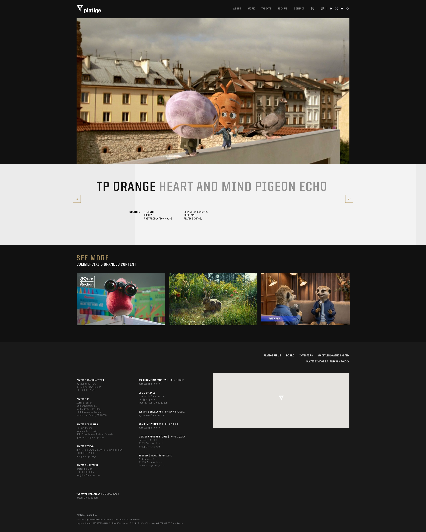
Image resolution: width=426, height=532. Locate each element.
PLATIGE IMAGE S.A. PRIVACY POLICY (327, 361)
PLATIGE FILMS (272, 355)
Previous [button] (77, 299)
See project (121, 306)
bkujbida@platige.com (88, 475)
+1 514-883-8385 (85, 472)
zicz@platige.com (148, 399)
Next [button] (349, 299)
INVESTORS (306, 355)
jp (322, 8)
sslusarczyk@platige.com (152, 465)
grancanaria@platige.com (90, 437)
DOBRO (290, 355)
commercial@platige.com (152, 396)
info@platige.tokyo (87, 456)
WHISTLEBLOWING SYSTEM (333, 355)
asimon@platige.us (87, 406)
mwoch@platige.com (87, 498)
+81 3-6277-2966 (85, 453)
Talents (266, 8)
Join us (282, 8)
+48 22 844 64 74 (86, 390)
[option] (121, 299)
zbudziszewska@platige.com (153, 403)
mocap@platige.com (149, 446)
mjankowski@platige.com (152, 415)
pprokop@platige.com (150, 384)
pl (312, 8)
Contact (299, 8)
